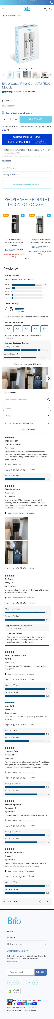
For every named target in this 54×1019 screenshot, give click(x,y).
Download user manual (27, 184)
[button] (10, 3)
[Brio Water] (27, 9)
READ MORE (6, 161)
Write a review (29, 92)
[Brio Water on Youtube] (28, 982)
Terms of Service (30, 1010)
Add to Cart (35, 119)
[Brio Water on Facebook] (9, 982)
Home (5, 15)
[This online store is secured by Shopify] (27, 991)
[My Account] (50, 9)
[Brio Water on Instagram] (16, 982)
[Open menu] (12, 9)
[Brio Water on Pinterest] (22, 982)
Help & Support (9, 168)
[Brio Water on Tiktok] (35, 982)
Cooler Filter (15, 15)
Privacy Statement (14, 1010)
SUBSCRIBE (40, 972)
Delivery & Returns (10, 174)
